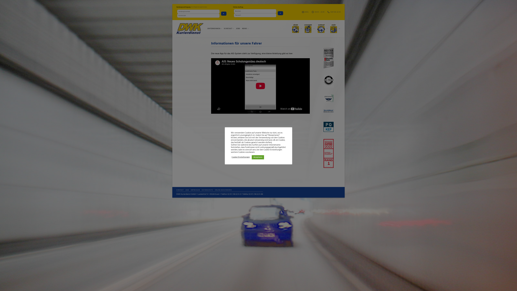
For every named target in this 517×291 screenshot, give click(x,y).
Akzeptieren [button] (257, 157)
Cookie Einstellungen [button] (241, 157)
